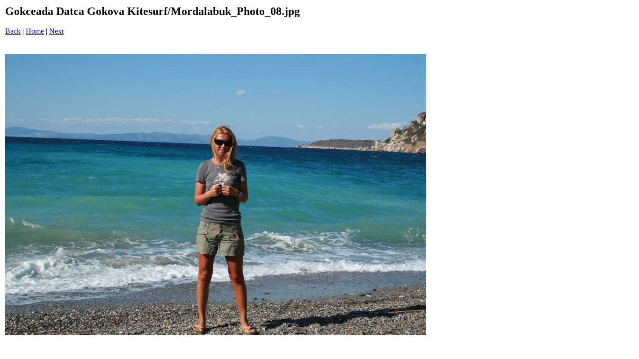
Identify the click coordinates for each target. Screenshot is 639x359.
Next (56, 31)
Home (35, 31)
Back (13, 31)
